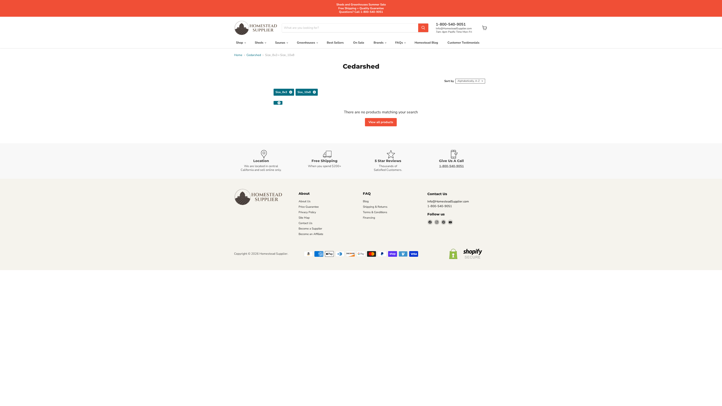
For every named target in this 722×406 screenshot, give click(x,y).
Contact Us (305, 223)
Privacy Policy (307, 212)
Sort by (449, 81)
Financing (369, 218)
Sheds (259, 43)
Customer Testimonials (463, 43)
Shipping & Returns (375, 207)
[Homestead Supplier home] (255, 28)
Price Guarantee (309, 207)
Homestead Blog (426, 43)
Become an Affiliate (311, 234)
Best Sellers (335, 43)
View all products (381, 122)
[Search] (423, 27)
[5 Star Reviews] (393, 161)
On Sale (358, 43)
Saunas (280, 43)
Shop (240, 43)
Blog (366, 201)
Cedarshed (253, 55)
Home (238, 55)
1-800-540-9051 (439, 206)
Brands (379, 43)
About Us (304, 201)
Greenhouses (306, 43)
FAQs (399, 43)
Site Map (304, 218)
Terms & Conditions (375, 212)
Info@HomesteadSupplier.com (454, 28)
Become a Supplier (310, 228)
